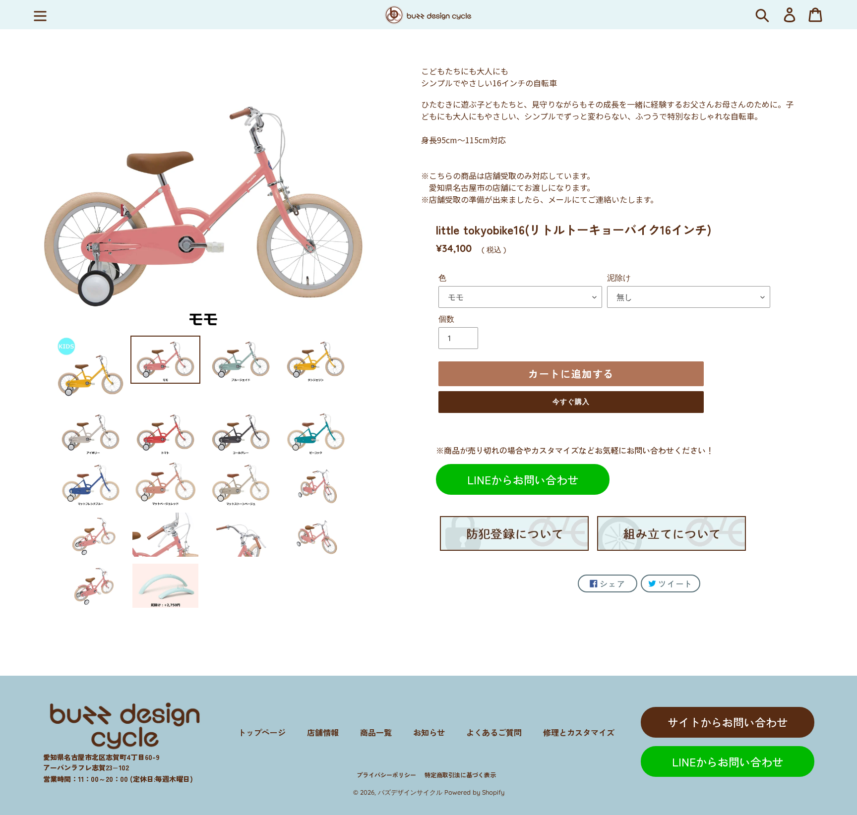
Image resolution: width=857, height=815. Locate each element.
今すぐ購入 (571, 401)
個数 (446, 319)
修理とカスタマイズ (578, 732)
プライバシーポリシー (386, 774)
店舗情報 (323, 732)
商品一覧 (376, 732)
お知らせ (429, 732)
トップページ (262, 732)
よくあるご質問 (494, 732)
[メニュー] (40, 14)
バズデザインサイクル (410, 792)
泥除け (619, 278)
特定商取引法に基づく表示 (460, 774)
